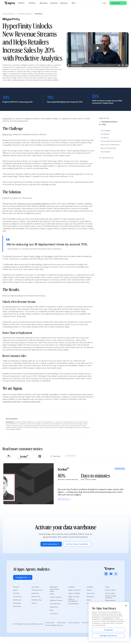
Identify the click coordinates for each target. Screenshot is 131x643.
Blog (51, 610)
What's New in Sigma (54, 590)
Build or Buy (7, 134)
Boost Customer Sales (108, 148)
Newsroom (90, 596)
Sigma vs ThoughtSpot (72, 600)
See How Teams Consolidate (77, 544)
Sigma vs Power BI (74, 590)
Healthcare (35, 593)
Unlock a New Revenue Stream (111, 141)
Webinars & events (56, 600)
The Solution (105, 134)
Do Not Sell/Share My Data (54, 625)
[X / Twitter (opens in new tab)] (116, 574)
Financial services (37, 590)
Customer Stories (8, 14)
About (89, 600)
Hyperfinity (10, 422)
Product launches (56, 597)
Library (52, 594)
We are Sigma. (105, 152)
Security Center (110, 590)
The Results (105, 138)
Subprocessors (110, 600)
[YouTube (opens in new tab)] (111, 574)
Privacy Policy (49, 623)
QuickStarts (54, 607)
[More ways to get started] (124, 3)
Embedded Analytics (25, 14)
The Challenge (105, 131)
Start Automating (50, 544)
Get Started (116, 3)
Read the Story (62, 499)
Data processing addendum (110, 597)
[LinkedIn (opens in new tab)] (106, 574)
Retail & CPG (36, 596)
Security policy (110, 593)
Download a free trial (11, 401)
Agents (15, 590)
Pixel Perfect (17, 606)
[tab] (8, 457)
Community (54, 613)
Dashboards (17, 600)
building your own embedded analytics (33, 203)
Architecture (17, 596)
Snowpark (49, 256)
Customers (54, 3)
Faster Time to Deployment (110, 145)
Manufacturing (36, 600)
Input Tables (35, 256)
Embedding (17, 603)
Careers (89, 590)
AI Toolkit (16, 593)
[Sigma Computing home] (9, 3)
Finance (34, 603)
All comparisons (73, 604)
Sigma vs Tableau (74, 593)
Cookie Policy (61, 623)
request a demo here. (32, 401)
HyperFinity (7, 118)
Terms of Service (73, 623)
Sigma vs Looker (73, 596)
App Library (43, 3)
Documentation (55, 604)
